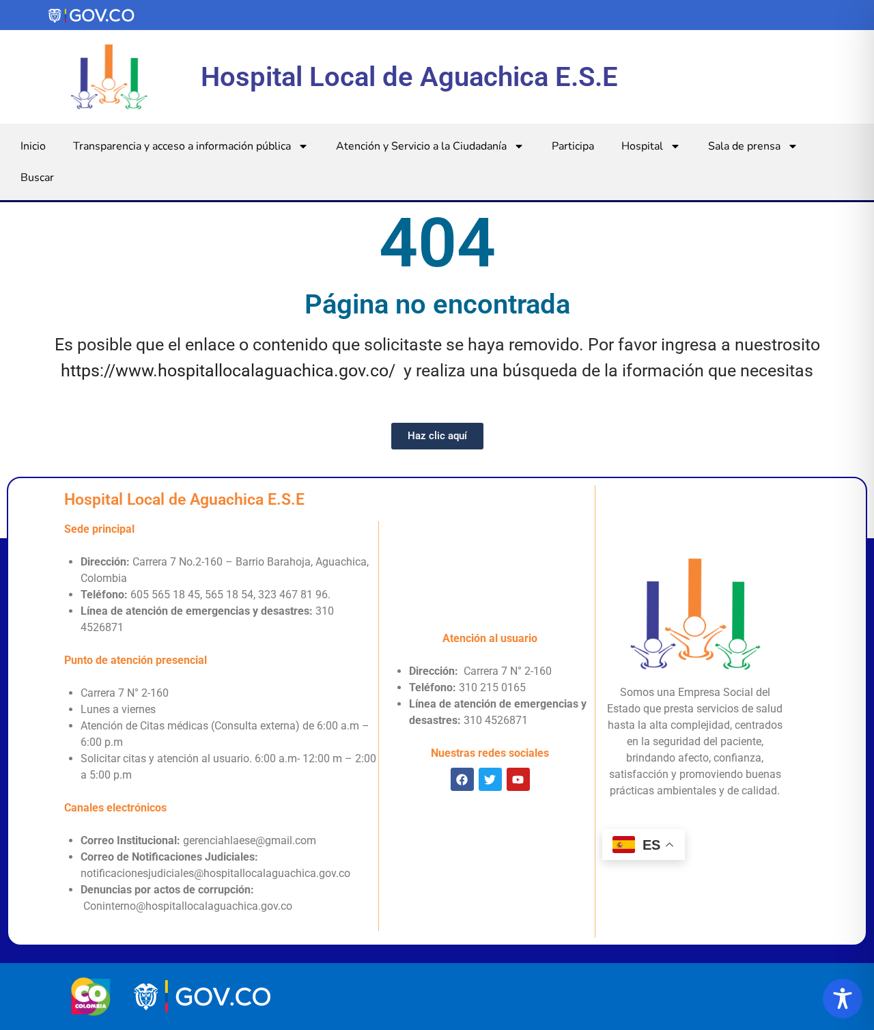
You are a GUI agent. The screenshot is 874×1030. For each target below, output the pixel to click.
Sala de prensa (744, 146)
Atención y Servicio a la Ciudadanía (421, 146)
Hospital (642, 146)
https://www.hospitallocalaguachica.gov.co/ (228, 370)
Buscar (37, 177)
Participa (573, 146)
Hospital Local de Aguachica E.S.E (409, 77)
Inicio (33, 146)
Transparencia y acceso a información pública (182, 146)
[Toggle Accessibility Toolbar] (842, 998)
